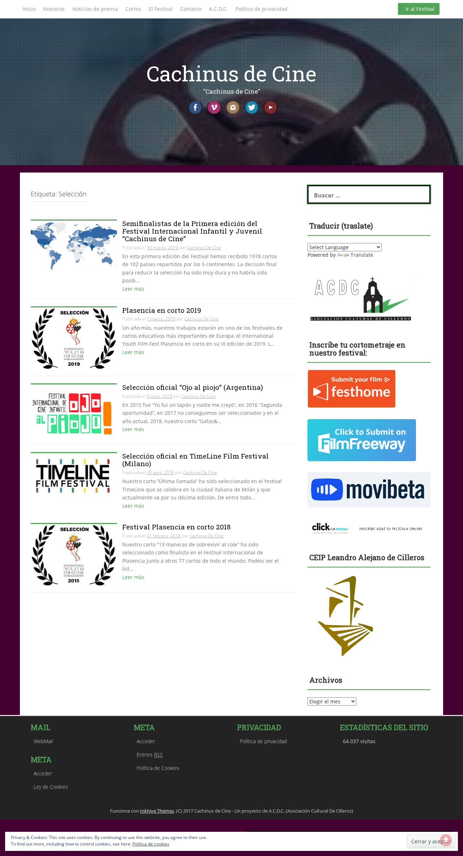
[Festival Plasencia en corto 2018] (74, 554)
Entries (150, 754)
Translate (362, 254)
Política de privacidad (261, 8)
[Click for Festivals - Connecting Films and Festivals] (368, 527)
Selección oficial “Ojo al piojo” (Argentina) (192, 387)
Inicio (28, 8)
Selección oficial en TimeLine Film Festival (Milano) (195, 459)
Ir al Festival (419, 8)
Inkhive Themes (157, 811)
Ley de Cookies (51, 786)
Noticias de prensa (95, 8)
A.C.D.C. (218, 8)
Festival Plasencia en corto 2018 (176, 526)
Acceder (43, 773)
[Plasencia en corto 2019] (74, 338)
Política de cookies (150, 844)
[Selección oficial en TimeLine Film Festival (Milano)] (74, 474)
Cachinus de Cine (231, 73)
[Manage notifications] (446, 840)
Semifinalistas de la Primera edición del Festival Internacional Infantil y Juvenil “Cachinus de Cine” (192, 231)
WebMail (43, 741)
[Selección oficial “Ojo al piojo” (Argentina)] (74, 410)
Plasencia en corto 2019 (161, 310)
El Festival (161, 8)
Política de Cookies (158, 768)
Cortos (133, 8)
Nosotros (54, 8)
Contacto (190, 8)
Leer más (133, 288)
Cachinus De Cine (204, 247)
